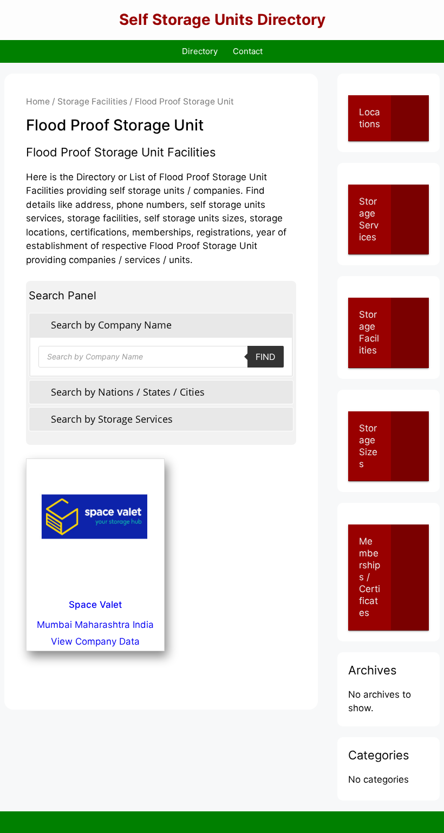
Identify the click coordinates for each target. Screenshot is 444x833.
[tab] (161, 325)
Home (38, 101)
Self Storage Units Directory (222, 19)
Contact (248, 51)
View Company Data (95, 641)
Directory (200, 51)
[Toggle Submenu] (410, 118)
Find (266, 356)
